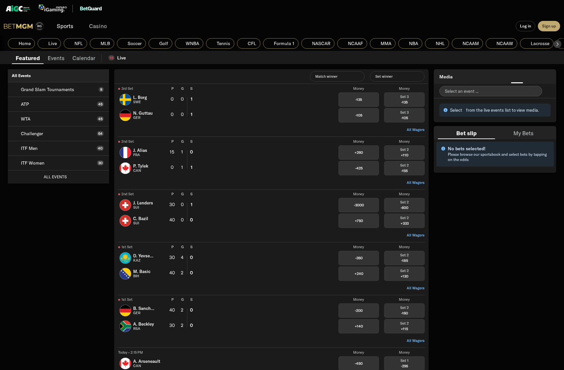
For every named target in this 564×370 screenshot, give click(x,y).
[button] (557, 44)
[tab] (28, 57)
